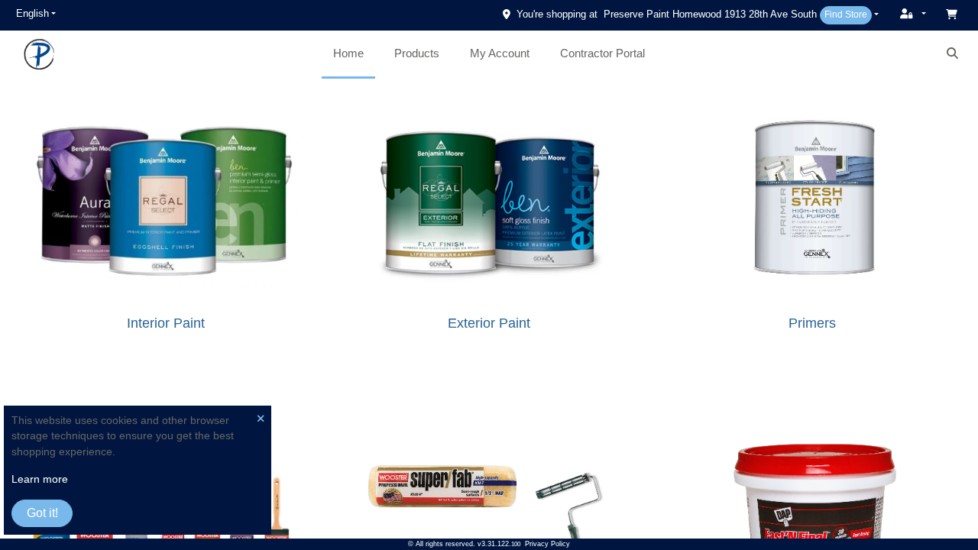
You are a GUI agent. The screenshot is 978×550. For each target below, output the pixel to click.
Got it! (42, 512)
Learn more (39, 479)
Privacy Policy (547, 544)
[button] (36, 14)
